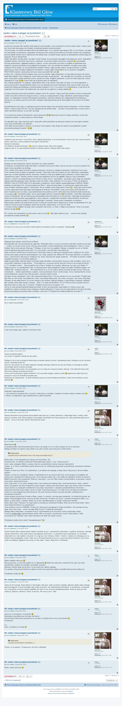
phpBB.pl (70, 691)
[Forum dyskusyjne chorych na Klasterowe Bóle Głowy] (35, 10)
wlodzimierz (98, 221)
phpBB (58, 689)
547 (99, 56)
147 (99, 316)
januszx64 (98, 312)
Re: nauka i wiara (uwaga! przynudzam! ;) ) (22, 134)
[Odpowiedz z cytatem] (88, 41)
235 (99, 431)
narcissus (97, 427)
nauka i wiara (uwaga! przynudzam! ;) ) (24, 33)
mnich (96, 348)
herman (97, 52)
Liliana (97, 439)
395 (99, 443)
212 (99, 225)
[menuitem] (14, 24)
